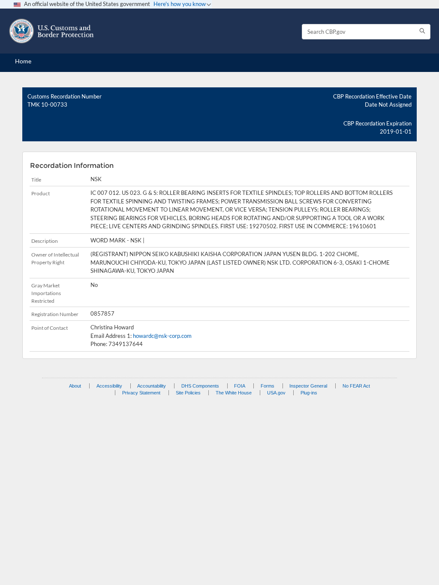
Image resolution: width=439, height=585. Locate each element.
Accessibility (109, 385)
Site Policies (188, 392)
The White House (234, 392)
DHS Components (200, 385)
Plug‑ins (309, 392)
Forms (267, 385)
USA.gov (276, 392)
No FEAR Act (356, 385)
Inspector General (308, 385)
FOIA (239, 385)
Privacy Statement (141, 392)
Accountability (151, 385)
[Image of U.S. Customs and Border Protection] (51, 31)
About (75, 385)
